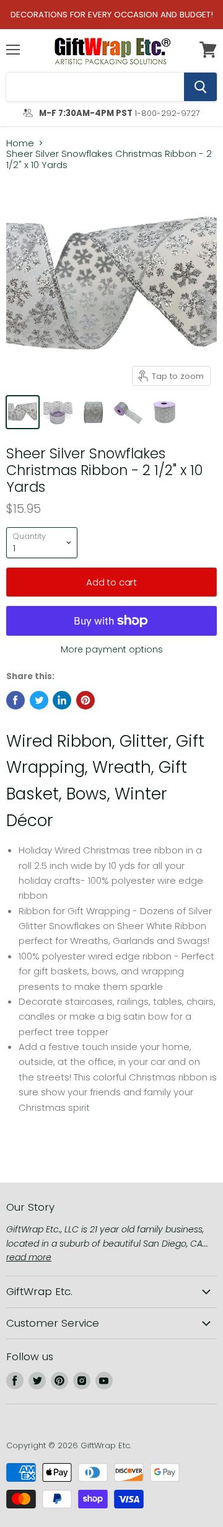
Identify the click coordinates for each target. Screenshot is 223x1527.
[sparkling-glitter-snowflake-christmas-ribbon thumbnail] (22, 412)
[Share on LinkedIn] (62, 700)
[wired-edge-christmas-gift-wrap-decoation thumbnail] (164, 412)
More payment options (112, 649)
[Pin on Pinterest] (85, 700)
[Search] (200, 87)
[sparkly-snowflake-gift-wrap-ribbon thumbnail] (93, 412)
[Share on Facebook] (15, 700)
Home (20, 143)
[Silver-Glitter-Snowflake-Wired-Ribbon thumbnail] (58, 412)
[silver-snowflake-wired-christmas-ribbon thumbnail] (128, 412)
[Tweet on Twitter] (39, 700)
